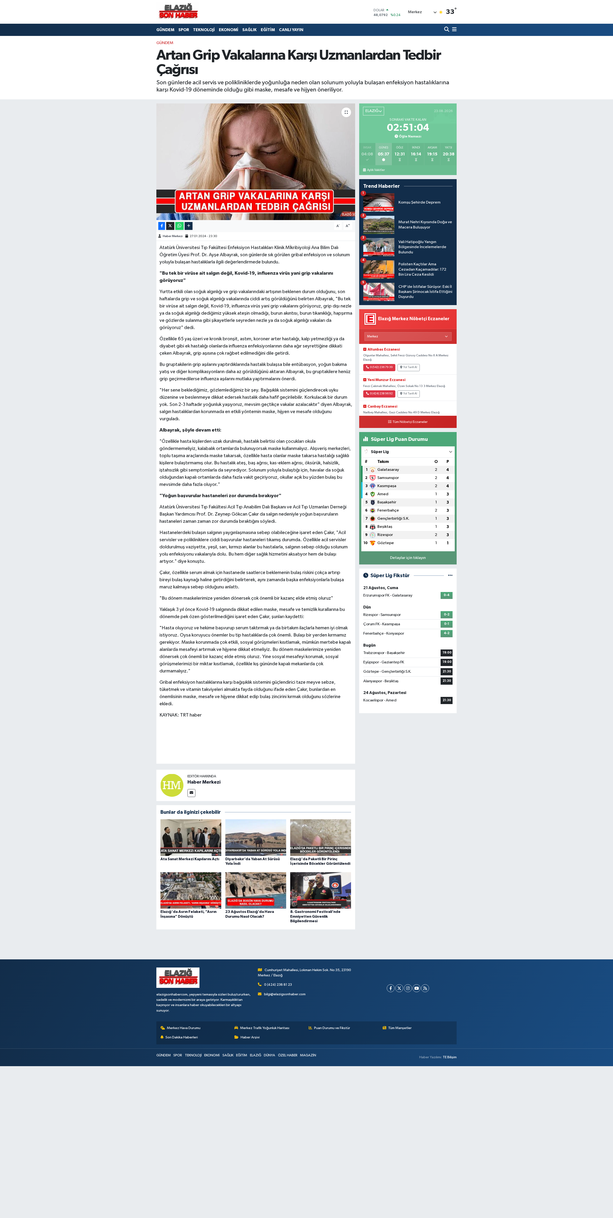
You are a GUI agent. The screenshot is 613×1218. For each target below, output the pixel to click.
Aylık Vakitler (376, 170)
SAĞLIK (249, 30)
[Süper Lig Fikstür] (450, 576)
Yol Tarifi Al (410, 367)
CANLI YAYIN (291, 30)
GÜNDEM (165, 30)
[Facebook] (391, 988)
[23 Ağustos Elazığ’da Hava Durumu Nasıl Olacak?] (255, 890)
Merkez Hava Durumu (183, 1028)
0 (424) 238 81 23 (278, 984)
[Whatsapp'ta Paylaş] (179, 226)
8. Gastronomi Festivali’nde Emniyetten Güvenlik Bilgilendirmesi (315, 916)
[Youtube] (416, 988)
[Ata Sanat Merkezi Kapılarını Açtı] (190, 837)
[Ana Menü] (453, 30)
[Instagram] (408, 988)
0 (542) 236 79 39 (381, 367)
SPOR (183, 30)
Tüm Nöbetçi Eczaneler (410, 422)
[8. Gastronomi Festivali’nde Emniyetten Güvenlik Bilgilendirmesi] (320, 890)
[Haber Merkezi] (171, 785)
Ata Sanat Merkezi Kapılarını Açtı (189, 859)
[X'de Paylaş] (170, 226)
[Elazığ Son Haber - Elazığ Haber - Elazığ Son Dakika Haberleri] (177, 12)
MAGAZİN (308, 1055)
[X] (399, 988)
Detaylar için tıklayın (408, 558)
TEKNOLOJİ (204, 30)
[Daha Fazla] (189, 226)
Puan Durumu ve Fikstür (332, 1028)
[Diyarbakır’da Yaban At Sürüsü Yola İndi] (255, 837)
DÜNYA (269, 1055)
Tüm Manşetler (400, 1028)
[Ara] (447, 30)
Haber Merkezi (173, 236)
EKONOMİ (228, 30)
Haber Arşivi (250, 1037)
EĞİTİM (268, 30)
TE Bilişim (450, 1057)
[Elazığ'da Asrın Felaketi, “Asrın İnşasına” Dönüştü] (190, 890)
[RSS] (425, 988)
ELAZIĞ (255, 1055)
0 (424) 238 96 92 (381, 393)
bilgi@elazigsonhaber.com (285, 994)
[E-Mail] (191, 793)
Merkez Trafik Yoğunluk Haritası (264, 1028)
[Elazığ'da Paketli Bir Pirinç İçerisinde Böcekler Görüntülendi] (320, 837)
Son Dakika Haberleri (181, 1037)
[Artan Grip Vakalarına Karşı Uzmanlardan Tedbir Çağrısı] (255, 161)
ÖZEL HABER (287, 1055)
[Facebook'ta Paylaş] (161, 226)
